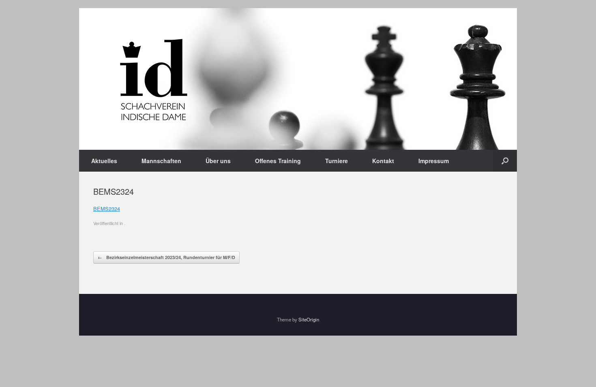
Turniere (336, 161)
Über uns (218, 161)
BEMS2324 (106, 209)
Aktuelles (104, 161)
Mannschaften (161, 161)
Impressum (433, 161)
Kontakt (383, 161)
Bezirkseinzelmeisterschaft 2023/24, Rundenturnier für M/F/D (166, 257)
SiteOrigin (308, 319)
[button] (505, 161)
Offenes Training (278, 161)
